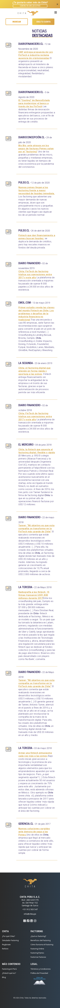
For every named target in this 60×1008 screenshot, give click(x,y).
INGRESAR (16, 22)
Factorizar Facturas (38, 957)
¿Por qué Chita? (8, 936)
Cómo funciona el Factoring (42, 944)
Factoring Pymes (37, 953)
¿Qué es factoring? (38, 936)
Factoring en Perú (9, 969)
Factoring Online (37, 948)
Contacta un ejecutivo (30, 6)
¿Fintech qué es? (9, 973)
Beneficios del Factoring (41, 940)
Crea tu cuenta (43, 22)
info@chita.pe (30, 914)
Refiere (5, 948)
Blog (4, 977)
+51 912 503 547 (30, 909)
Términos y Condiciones (41, 969)
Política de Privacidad (39, 973)
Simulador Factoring (10, 940)
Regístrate (6, 944)
